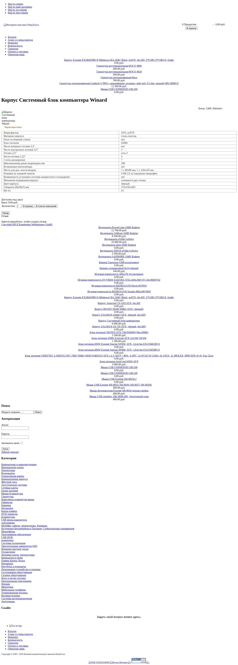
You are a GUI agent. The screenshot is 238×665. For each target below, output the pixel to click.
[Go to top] (15, 625)
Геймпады (6, 502)
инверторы (7, 540)
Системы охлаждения (13, 543)
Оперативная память (12, 476)
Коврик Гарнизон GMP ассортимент (119, 262)
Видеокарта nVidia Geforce (119, 239)
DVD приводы (9, 514)
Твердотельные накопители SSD (19, 546)
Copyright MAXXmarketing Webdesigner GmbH (26, 224)
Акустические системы (14, 484)
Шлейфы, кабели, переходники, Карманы (24, 525)
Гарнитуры (7, 496)
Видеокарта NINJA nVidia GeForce (119, 250)
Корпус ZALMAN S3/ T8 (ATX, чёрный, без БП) (119, 326)
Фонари (5, 584)
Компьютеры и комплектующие (19, 464)
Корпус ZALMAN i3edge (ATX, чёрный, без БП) (119, 314)
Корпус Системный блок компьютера (119, 320)
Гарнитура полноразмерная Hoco (119, 77)
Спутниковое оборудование (16, 572)
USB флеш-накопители (14, 519)
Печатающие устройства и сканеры (20, 569)
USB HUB (7, 537)
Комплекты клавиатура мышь (17, 499)
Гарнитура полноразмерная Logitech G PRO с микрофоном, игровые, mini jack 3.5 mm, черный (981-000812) (119, 83)
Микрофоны (8, 531)
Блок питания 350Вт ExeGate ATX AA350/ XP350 (119, 338)
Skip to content (15, 4)
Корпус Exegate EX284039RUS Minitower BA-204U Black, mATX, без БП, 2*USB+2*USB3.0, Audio (119, 60)
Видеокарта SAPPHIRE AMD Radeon (119, 256)
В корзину (191, 28)
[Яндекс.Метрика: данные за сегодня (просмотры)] (118, 662)
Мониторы (7, 586)
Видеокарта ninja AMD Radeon (119, 245)
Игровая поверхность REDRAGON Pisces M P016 (119, 285)
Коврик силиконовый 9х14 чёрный (119, 268)
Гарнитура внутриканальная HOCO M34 (119, 71)
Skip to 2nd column (18, 12)
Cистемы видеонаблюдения (16, 598)
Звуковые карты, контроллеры (18, 554)
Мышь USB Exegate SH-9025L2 (119, 379)
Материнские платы (12, 467)
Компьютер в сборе (12, 557)
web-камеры (8, 522)
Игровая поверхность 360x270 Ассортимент (119, 274)
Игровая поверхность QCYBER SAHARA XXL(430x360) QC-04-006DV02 (119, 280)
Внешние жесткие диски (15, 549)
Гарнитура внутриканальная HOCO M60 (119, 65)
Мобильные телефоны (13, 589)
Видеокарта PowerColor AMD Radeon (119, 227)
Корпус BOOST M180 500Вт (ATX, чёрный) (119, 309)
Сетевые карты (9, 487)
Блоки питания (9, 490)
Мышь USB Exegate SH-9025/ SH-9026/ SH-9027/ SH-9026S (119, 384)
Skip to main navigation (20, 7)
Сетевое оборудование (13, 575)
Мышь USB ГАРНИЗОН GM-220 (119, 373)
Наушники (7, 508)
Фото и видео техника (13, 578)
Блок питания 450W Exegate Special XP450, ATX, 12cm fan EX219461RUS (119, 344)
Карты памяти (9, 511)
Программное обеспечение (16, 534)
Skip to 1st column (17, 9)
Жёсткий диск (9, 482)
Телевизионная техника (14, 592)
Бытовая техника (10, 595)
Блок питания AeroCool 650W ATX (119, 361)
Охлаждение (8, 552)
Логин (4, 425)
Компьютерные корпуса (14, 479)
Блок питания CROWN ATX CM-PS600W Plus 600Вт (119, 332)
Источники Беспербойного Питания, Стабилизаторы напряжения (37, 528)
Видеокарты (8, 473)
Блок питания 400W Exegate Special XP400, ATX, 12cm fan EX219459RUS (119, 349)
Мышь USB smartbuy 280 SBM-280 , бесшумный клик (119, 396)
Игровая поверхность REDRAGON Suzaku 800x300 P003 (119, 291)
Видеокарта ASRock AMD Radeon (119, 233)
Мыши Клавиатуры (12, 493)
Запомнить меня (10, 443)
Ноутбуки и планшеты (13, 566)
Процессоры (8, 470)
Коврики (6, 505)
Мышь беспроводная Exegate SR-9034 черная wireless (119, 390)
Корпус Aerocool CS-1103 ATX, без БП (119, 303)
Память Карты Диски (13, 560)
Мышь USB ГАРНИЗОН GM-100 (119, 89)
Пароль (5, 433)
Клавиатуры (8, 517)
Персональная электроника (16, 581)
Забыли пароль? (10, 452)
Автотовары (8, 601)
